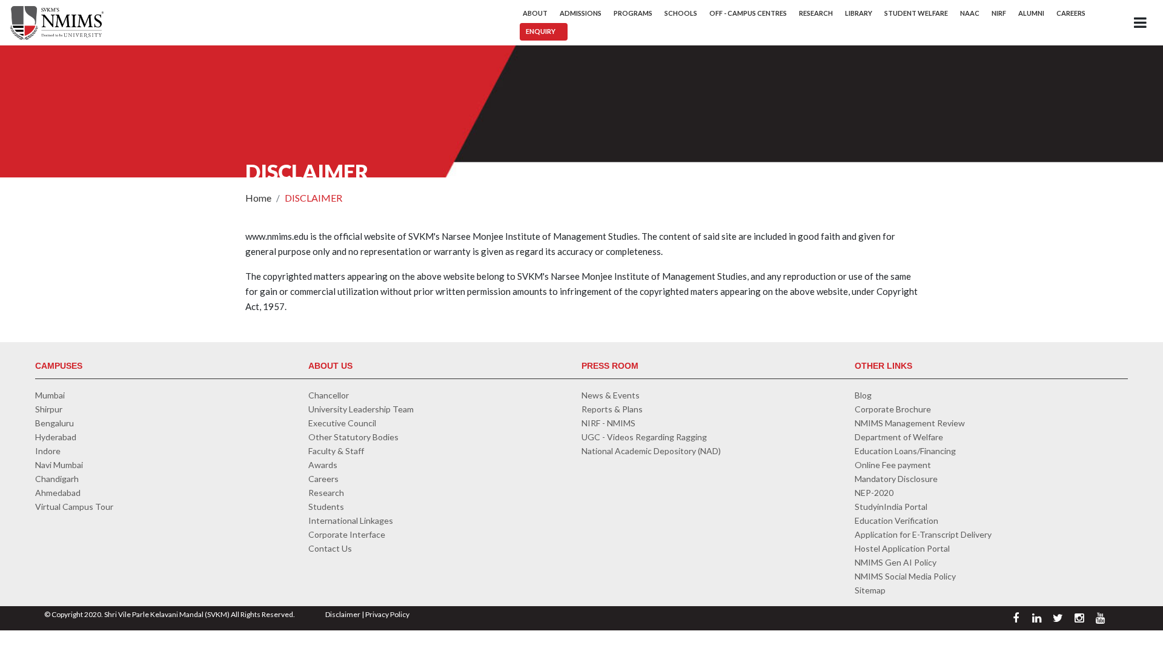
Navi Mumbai (59, 465)
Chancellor (328, 395)
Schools (680, 13)
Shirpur (48, 409)
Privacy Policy (387, 614)
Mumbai (50, 395)
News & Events (611, 395)
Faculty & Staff (336, 451)
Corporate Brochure (893, 409)
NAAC (969, 13)
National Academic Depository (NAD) (651, 451)
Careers (1070, 13)
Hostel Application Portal (902, 548)
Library (858, 13)
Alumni (1031, 13)
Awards (322, 465)
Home (258, 197)
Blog (863, 395)
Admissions (580, 13)
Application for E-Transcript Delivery (923, 534)
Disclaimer (342, 614)
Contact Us (330, 548)
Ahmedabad (58, 492)
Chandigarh (57, 479)
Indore (48, 451)
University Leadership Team (361, 409)
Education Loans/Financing (905, 451)
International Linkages (350, 520)
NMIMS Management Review (910, 423)
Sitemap (870, 590)
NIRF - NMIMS (608, 423)
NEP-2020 (874, 492)
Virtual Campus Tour (74, 506)
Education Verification (896, 520)
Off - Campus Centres (748, 13)
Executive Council (342, 423)
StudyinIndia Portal (891, 506)
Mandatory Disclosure (896, 479)
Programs (633, 13)
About (535, 13)
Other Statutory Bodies (353, 437)
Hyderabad (55, 437)
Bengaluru (54, 423)
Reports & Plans (612, 409)
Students (326, 506)
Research (816, 13)
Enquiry (540, 31)
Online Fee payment (893, 465)
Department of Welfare (899, 437)
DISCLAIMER (313, 197)
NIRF (999, 13)
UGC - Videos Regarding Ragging (644, 437)
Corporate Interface (346, 534)
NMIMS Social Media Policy (905, 576)
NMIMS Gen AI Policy (895, 562)
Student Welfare (916, 13)
